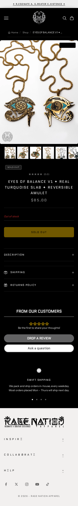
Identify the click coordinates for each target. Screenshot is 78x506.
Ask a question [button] (39, 348)
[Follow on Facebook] (6, 484)
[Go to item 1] (10, 152)
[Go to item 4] (48, 152)
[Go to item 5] (61, 152)
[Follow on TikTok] (48, 484)
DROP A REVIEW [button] (39, 338)
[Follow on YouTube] (37, 484)
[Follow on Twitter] (16, 484)
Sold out (39, 232)
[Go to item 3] (36, 152)
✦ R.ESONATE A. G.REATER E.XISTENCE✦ (39, 4)
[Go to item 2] (23, 152)
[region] (39, 380)
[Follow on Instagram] (27, 484)
